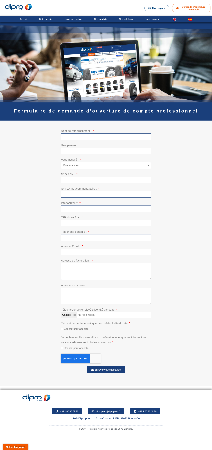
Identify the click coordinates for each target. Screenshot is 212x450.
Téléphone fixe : (71, 217)
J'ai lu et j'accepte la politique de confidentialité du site (94, 323)
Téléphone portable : (74, 231)
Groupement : (69, 145)
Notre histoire (46, 19)
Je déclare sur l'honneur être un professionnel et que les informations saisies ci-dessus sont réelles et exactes (103, 340)
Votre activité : (70, 159)
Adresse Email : (71, 246)
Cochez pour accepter (76, 328)
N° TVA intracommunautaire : (79, 188)
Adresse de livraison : (74, 285)
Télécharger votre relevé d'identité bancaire (88, 309)
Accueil (23, 19)
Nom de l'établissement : (76, 130)
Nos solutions (126, 19)
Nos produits (100, 19)
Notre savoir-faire (73, 19)
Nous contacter (152, 19)
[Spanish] (190, 19)
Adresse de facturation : (76, 260)
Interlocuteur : (70, 203)
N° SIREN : (68, 174)
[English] (174, 19)
